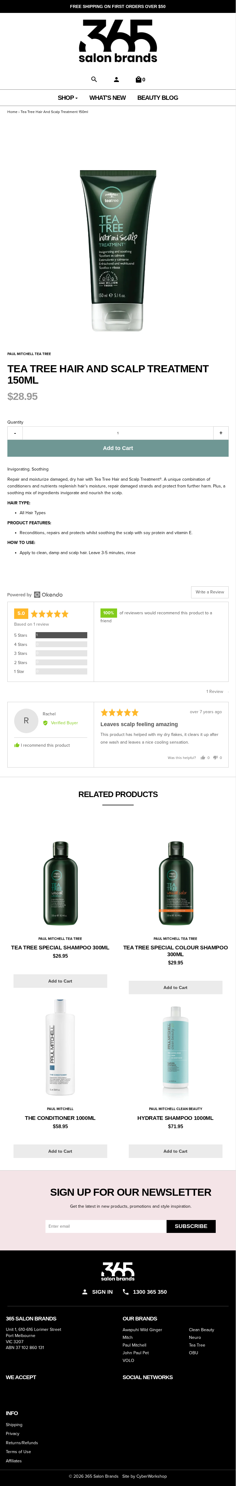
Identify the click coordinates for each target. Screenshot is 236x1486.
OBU (193, 1353)
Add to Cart (118, 448)
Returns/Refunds (22, 1442)
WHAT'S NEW (107, 97)
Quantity (15, 422)
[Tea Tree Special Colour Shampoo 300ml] (176, 877)
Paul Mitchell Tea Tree (60, 939)
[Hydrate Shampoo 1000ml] (176, 1047)
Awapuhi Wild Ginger (142, 1330)
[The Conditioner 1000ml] (60, 1047)
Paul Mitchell (60, 1109)
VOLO (128, 1361)
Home (12, 112)
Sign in (102, 1292)
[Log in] (116, 79)
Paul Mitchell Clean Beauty (175, 1109)
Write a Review (210, 592)
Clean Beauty (201, 1330)
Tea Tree (197, 1345)
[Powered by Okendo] (35, 594)
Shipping (14, 1424)
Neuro (195, 1337)
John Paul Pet (136, 1353)
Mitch (128, 1337)
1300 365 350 (150, 1292)
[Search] (94, 79)
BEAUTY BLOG (157, 97)
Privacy (12, 1433)
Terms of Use (18, 1451)
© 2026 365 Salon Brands (94, 1476)
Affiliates (14, 1461)
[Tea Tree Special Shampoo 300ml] (60, 877)
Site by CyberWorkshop (144, 1476)
